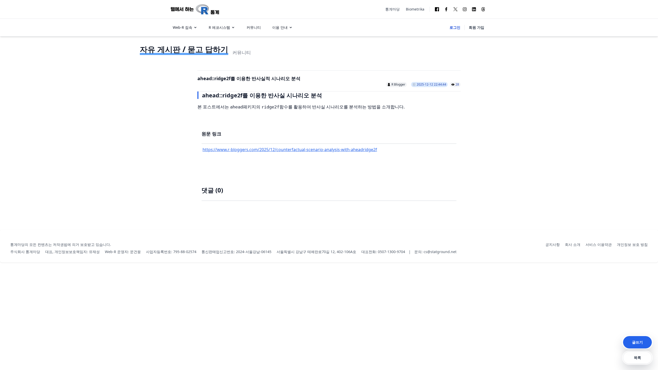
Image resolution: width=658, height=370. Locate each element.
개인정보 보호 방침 (632, 244)
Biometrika (415, 9)
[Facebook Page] (446, 9)
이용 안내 (280, 27)
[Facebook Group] (437, 9)
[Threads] (483, 9)
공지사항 (552, 244)
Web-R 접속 (182, 27)
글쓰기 (637, 342)
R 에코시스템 (219, 27)
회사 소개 (572, 244)
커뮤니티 (253, 27)
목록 (637, 357)
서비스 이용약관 (599, 244)
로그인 (455, 27)
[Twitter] (455, 9)
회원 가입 (476, 27)
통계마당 (392, 9)
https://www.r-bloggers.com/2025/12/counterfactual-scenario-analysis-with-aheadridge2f (290, 149)
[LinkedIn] (474, 9)
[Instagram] (465, 9)
